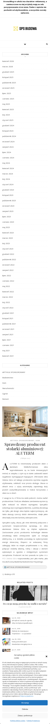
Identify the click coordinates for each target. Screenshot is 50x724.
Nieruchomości (8, 388)
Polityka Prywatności (33, 721)
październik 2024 (9, 136)
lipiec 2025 (6, 93)
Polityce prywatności (26, 696)
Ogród (5, 393)
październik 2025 (9, 82)
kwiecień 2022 (8, 291)
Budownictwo (7, 377)
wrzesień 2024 (8, 141)
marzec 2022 (7, 297)
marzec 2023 (7, 238)
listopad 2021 (7, 318)
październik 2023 (9, 200)
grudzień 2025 (8, 72)
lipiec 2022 (6, 275)
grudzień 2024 (8, 125)
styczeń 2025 (7, 120)
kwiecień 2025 (8, 109)
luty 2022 (6, 302)
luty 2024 (6, 179)
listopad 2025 (7, 77)
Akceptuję (25, 703)
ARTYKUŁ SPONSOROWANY (13, 372)
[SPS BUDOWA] (25, 29)
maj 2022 (6, 286)
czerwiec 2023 (8, 222)
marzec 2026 (7, 66)
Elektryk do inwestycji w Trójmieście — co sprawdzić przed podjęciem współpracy (22, 632)
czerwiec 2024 (8, 157)
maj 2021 (6, 350)
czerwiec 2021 (8, 345)
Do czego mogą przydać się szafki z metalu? (25, 603)
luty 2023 (6, 243)
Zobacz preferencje (25, 716)
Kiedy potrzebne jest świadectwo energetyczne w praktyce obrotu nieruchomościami (22, 643)
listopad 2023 (7, 195)
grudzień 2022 (8, 254)
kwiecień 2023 (8, 232)
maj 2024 (6, 163)
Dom (4, 383)
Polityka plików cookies (17, 721)
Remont (5, 399)
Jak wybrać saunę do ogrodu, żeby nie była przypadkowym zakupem (22, 622)
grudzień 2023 (8, 190)
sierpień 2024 (7, 147)
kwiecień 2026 (8, 61)
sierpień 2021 (7, 334)
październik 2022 (9, 259)
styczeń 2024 (7, 184)
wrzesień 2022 (8, 265)
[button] (46, 656)
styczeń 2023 (7, 249)
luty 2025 (6, 115)
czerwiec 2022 (8, 281)
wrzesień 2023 (8, 206)
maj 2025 (6, 104)
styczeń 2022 (7, 307)
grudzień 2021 (8, 313)
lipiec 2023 (6, 216)
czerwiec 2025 (8, 99)
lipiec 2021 (6, 340)
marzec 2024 (7, 174)
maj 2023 (6, 227)
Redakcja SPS (10, 574)
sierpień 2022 (7, 270)
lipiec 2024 (6, 152)
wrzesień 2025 (8, 88)
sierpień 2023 (7, 211)
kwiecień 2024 (8, 168)
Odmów (25, 709)
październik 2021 (9, 324)
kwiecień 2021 (8, 356)
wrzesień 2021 (8, 329)
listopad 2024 (7, 131)
